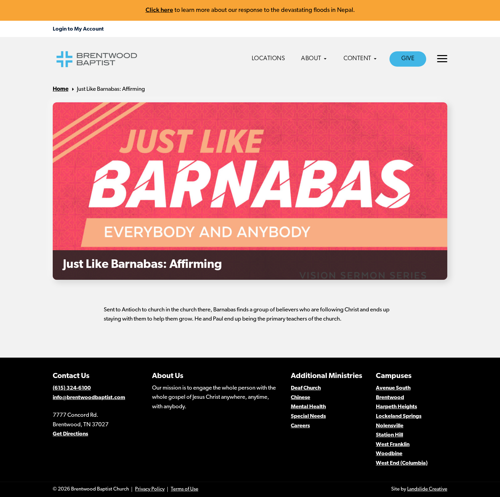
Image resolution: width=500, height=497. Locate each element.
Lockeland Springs (398, 416)
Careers (300, 426)
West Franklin (393, 444)
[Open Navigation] (442, 58)
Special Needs (308, 416)
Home (60, 89)
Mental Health (308, 407)
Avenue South (393, 388)
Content (357, 59)
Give (407, 59)
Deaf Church (306, 388)
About (311, 59)
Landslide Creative (427, 489)
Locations (268, 59)
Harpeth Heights (396, 407)
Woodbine (389, 454)
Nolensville (389, 426)
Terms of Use (184, 489)
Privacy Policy (150, 489)
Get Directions (70, 434)
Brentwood (390, 397)
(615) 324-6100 (72, 388)
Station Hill (389, 435)
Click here (159, 9)
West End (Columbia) (402, 463)
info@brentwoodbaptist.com (89, 397)
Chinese (300, 397)
